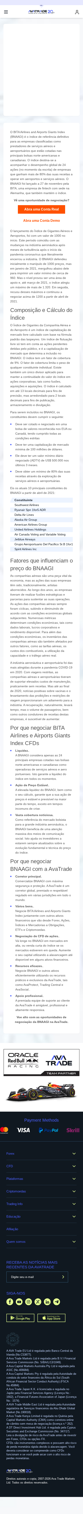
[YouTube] (19, 1301)
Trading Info (14, 1204)
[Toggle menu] (6, 12)
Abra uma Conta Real (41, 209)
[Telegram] (56, 1301)
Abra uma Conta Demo (41, 220)
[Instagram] (28, 1301)
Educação (13, 1216)
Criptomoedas (16, 1191)
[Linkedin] (47, 1301)
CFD (9, 1166)
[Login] (77, 12)
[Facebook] (9, 1301)
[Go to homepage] (19, 1471)
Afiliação (12, 1229)
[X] (37, 1301)
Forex (10, 1153)
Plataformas (14, 1178)
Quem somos (16, 1241)
